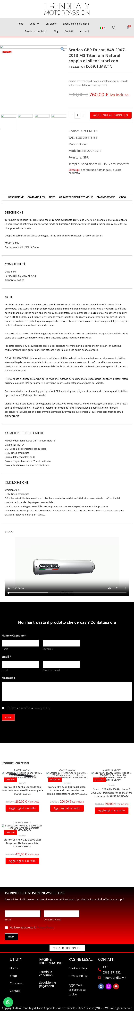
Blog (56, 31)
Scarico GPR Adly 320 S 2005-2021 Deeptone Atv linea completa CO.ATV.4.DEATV (22, 843)
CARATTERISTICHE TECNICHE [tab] (76, 197)
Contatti (69, 31)
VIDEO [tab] (122, 197)
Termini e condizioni (36, 31)
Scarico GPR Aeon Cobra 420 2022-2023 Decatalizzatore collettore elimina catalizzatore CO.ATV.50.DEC (67, 790)
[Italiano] (101, 27)
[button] (8, 1002)
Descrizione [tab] (16, 197)
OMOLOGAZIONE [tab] (106, 197)
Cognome (47, 648)
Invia (8, 717)
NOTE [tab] (52, 197)
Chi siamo (51, 23)
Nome (5, 648)
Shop (32, 23)
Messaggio (8, 677)
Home (20, 23)
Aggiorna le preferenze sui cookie (77, 989)
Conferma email (51, 670)
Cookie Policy (78, 968)
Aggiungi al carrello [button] (22, 808)
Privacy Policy (42, 708)
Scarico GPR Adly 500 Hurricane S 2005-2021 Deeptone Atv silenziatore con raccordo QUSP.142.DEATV (111, 793)
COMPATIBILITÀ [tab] (36, 197)
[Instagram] (108, 986)
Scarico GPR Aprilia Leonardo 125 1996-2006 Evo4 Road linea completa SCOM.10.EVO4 (22, 790)
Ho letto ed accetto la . (29, 708)
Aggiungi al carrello (110, 115)
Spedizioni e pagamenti (76, 23)
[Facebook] (101, 986)
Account (84, 31)
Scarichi (22, 782)
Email (5, 670)
